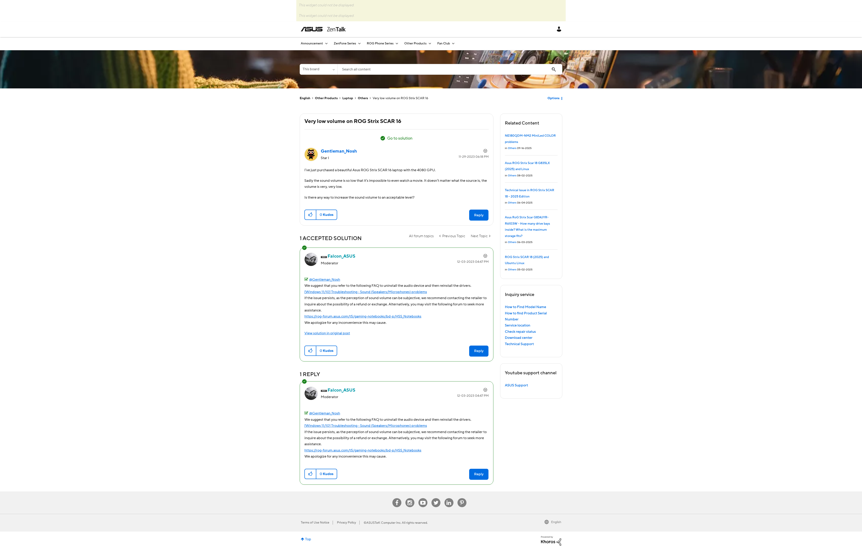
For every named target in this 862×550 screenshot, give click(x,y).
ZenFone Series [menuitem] (345, 44)
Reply (479, 215)
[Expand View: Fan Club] (453, 43)
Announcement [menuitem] (312, 44)
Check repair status (520, 331)
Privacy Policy (346, 523)
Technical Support (519, 344)
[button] (310, 214)
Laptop (347, 98)
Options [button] (553, 98)
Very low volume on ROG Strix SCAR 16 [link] (400, 98)
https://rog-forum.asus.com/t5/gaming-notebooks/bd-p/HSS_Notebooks (362, 316)
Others (363, 98)
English (305, 98)
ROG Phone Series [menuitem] (380, 44)
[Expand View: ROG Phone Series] (397, 43)
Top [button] (308, 539)
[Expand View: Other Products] (430, 43)
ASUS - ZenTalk (323, 29)
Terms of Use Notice (315, 523)
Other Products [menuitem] (415, 44)
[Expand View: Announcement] (326, 43)
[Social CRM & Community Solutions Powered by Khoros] (551, 540)
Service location (517, 325)
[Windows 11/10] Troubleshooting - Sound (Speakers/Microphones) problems (365, 292)
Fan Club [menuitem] (443, 44)
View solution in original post (327, 333)
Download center (518, 337)
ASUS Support (516, 385)
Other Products (326, 98)
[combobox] (449, 69)
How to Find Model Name (525, 307)
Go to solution (399, 138)
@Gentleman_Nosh (324, 279)
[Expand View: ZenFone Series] (359, 43)
